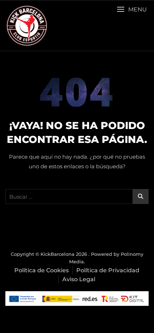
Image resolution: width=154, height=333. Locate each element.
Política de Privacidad (107, 270)
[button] (132, 9)
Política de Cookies (41, 270)
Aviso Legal (78, 279)
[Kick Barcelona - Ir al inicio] (26, 25)
